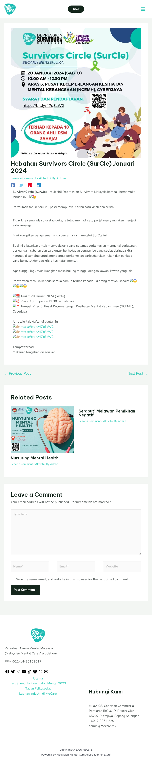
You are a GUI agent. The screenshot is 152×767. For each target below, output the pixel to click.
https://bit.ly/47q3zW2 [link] (37, 327)
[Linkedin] (39, 185)
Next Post (137, 373)
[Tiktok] (29, 671)
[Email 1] (46, 671)
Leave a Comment (23, 178)
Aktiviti (44, 178)
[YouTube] (24, 671)
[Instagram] (18, 671)
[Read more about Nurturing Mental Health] (42, 429)
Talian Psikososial (38, 688)
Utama (38, 678)
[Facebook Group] (35, 671)
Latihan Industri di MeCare (38, 693)
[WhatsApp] (40, 671)
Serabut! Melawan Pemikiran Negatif (107, 413)
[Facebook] (13, 185)
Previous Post (17, 373)
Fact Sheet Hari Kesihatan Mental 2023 (38, 683)
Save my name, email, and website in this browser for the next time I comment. (72, 579)
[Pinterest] (30, 185)
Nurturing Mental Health (35, 457)
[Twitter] (21, 185)
